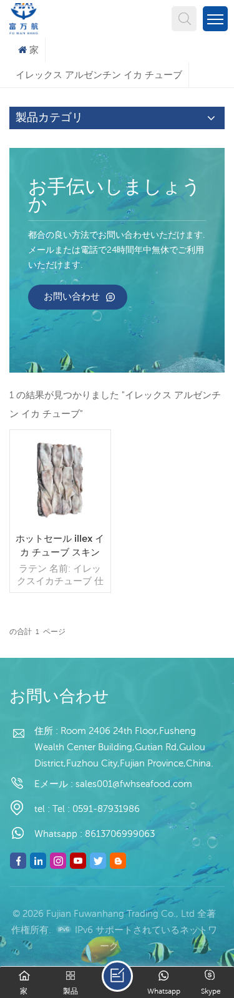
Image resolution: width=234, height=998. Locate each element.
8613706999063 (120, 833)
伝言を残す (117, 976)
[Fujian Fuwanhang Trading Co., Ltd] (23, 17)
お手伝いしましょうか (114, 197)
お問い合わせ (72, 296)
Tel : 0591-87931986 (96, 808)
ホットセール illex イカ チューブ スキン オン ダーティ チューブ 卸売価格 (60, 545)
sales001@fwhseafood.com (134, 783)
